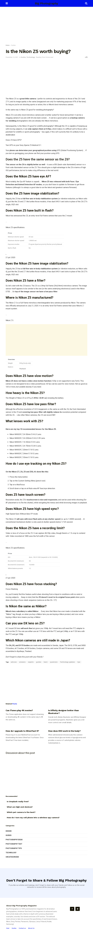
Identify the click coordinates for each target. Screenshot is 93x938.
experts (31, 662)
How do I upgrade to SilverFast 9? (22, 731)
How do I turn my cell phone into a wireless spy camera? (33, 817)
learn (46, 662)
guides (38, 662)
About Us (31, 928)
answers (22, 662)
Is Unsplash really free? (18, 801)
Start (7, 928)
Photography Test (14, 844)
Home (7, 45)
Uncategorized (12, 857)
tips (78, 662)
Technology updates (67, 662)
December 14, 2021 (12, 57)
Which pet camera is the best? (21, 812)
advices (14, 662)
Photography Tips (14, 848)
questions (54, 662)
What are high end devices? (20, 807)
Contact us (22, 928)
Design (8, 831)
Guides (13, 45)
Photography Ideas (14, 840)
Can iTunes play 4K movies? (19, 710)
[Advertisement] (46, 26)
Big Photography (46, 3)
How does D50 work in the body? (64, 731)
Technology (31, 57)
